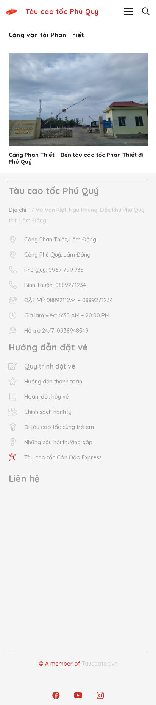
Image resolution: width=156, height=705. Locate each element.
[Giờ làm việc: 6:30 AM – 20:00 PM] (16, 315)
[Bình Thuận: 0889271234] (16, 285)
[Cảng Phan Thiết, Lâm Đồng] (16, 239)
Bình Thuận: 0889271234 (55, 285)
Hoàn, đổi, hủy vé (46, 396)
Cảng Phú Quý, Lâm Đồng (57, 254)
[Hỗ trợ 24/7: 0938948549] (16, 330)
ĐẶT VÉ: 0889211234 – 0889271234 (68, 300)
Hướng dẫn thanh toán (53, 381)
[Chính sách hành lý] (16, 412)
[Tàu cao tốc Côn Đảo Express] (16, 457)
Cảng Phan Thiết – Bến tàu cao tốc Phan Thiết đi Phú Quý (76, 158)
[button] (128, 11)
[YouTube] (78, 695)
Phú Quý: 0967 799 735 (54, 269)
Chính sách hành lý (48, 411)
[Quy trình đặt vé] (16, 366)
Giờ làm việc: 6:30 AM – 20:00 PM (66, 315)
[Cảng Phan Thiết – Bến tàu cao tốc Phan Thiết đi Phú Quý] (78, 99)
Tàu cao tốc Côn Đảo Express (63, 457)
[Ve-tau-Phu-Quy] (11, 11)
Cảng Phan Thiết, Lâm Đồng (60, 239)
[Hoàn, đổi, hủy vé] (16, 397)
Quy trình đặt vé (49, 366)
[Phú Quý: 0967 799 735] (16, 270)
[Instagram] (99, 695)
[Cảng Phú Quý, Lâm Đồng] (16, 255)
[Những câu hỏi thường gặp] (16, 442)
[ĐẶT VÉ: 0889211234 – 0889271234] (16, 300)
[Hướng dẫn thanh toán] (16, 381)
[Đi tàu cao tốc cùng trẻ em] (16, 427)
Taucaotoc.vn (99, 663)
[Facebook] (56, 695)
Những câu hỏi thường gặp (58, 442)
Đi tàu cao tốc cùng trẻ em (59, 427)
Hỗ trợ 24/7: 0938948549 (56, 330)
